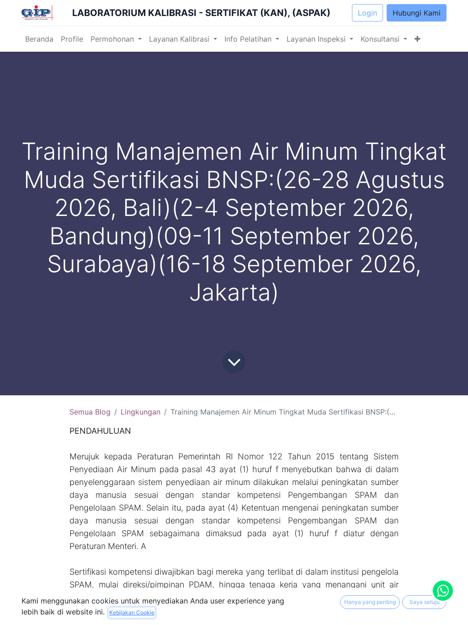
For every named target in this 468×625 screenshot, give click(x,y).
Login (367, 12)
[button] (417, 39)
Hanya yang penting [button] (370, 601)
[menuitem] (39, 39)
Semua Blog (90, 411)
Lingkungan (140, 411)
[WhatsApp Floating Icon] (442, 590)
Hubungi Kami (417, 12)
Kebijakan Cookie (131, 612)
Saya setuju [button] (425, 601)
